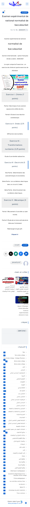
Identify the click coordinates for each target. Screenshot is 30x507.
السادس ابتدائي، (14, 405)
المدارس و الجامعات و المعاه (14, 408)
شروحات (14, 444)
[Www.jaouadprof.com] (15, 4)
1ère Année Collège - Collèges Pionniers (14, 358)
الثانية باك (24, 12)
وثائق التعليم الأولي (14, 468)
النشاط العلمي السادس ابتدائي (14, 423)
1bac (14, 352)
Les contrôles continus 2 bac (14, 481)
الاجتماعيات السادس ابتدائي (14, 373)
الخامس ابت (14, 394)
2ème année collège (15, 361)
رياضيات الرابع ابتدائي (14, 441)
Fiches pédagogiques (14, 478)
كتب (14, 450)
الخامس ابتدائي (14, 397)
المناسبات (14, 417)
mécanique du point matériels (14, 490)
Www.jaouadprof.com (14, 503)
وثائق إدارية (14, 462)
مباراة (14, 456)
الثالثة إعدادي (14, 388)
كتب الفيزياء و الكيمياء (14, 453)
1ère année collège (14, 355)
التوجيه (14, 385)
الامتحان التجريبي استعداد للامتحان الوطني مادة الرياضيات (8, 289)
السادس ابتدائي (14, 402)
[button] (21, 254)
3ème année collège (14, 364)
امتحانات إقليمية (14, 426)
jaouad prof (22, 30)
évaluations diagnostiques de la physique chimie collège (15, 474)
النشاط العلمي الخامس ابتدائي (14, 420)
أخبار (14, 367)
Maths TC (14, 487)
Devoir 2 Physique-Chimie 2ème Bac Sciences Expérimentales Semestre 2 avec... (23, 311)
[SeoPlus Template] (21, 501)
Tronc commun (14, 493)
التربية (14, 376)
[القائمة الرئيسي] (27, 4)
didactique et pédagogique (14, 471)
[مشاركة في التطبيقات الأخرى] (6, 254)
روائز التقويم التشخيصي (14, 438)
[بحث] (3, 4)
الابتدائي (14, 370)
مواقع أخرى (14, 459)
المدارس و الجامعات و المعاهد (14, 411)
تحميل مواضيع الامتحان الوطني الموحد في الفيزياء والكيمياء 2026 (22, 290)
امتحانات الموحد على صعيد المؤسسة (14, 429)
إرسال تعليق (21, 330)
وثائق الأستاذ (14, 465)
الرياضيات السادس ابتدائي (14, 400)
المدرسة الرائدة (14, 414)
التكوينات (14, 382)
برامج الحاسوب (15, 432)
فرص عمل (14, 447)
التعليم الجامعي (14, 379)
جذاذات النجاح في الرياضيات (14, 435)
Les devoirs (14, 484)
